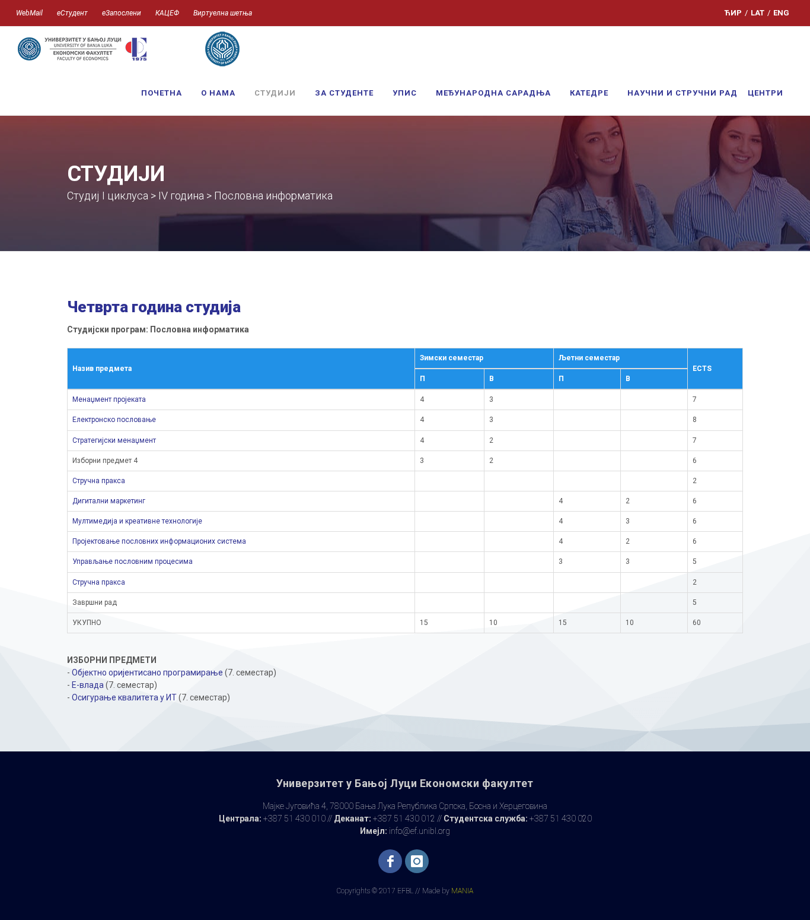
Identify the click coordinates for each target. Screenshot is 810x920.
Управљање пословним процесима (132, 561)
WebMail (29, 13)
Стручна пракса (98, 481)
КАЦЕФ (167, 13)
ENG (781, 12)
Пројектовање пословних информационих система (159, 541)
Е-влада (88, 685)
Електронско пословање (114, 419)
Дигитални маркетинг (108, 501)
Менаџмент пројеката (109, 399)
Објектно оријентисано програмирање (147, 672)
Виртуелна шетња (222, 13)
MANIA (462, 891)
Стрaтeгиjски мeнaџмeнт (114, 440)
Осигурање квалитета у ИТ (124, 697)
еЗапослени (121, 13)
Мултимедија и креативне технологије (137, 521)
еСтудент (72, 13)
